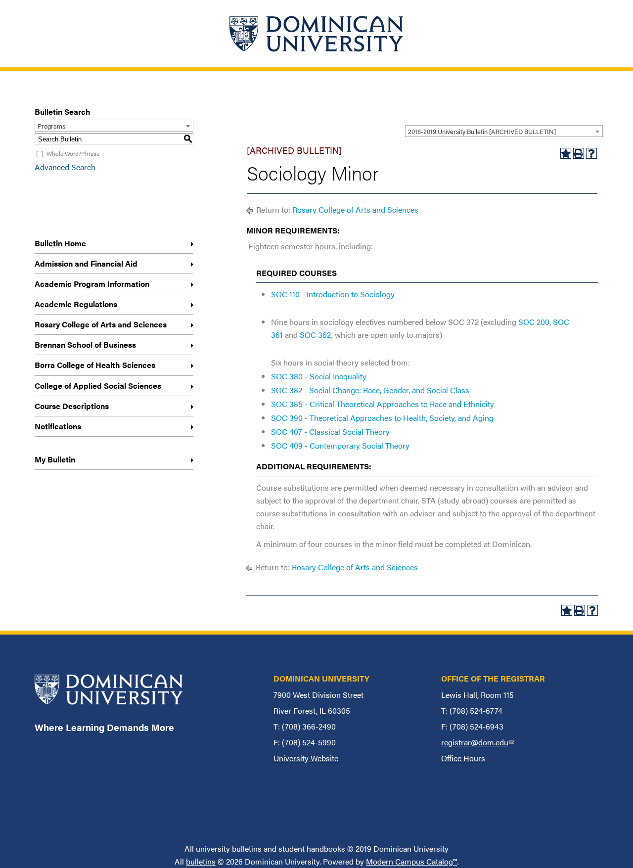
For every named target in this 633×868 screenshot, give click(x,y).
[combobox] (504, 131)
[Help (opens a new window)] (591, 153)
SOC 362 (315, 334)
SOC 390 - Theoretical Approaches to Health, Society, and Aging (382, 417)
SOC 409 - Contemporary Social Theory (340, 445)
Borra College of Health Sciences (95, 364)
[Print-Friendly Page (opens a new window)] (578, 153)
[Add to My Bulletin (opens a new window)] (565, 153)
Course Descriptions (72, 405)
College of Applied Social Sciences (98, 385)
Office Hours (463, 758)
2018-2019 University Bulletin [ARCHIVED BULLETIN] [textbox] (482, 131)
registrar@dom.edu (477, 742)
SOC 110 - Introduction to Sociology (333, 294)
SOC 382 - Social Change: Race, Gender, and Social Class (370, 390)
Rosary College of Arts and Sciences (101, 324)
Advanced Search (65, 167)
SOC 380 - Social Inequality (318, 376)
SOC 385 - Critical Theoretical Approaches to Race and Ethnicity (382, 404)
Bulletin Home (60, 243)
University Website (305, 758)
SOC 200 (533, 321)
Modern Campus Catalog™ (411, 861)
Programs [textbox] (51, 126)
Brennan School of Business (85, 344)
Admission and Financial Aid (86, 263)
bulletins (201, 861)
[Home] (316, 33)
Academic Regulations (76, 304)
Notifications (58, 426)
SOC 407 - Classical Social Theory (330, 431)
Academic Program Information (92, 283)
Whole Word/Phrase (72, 153)
